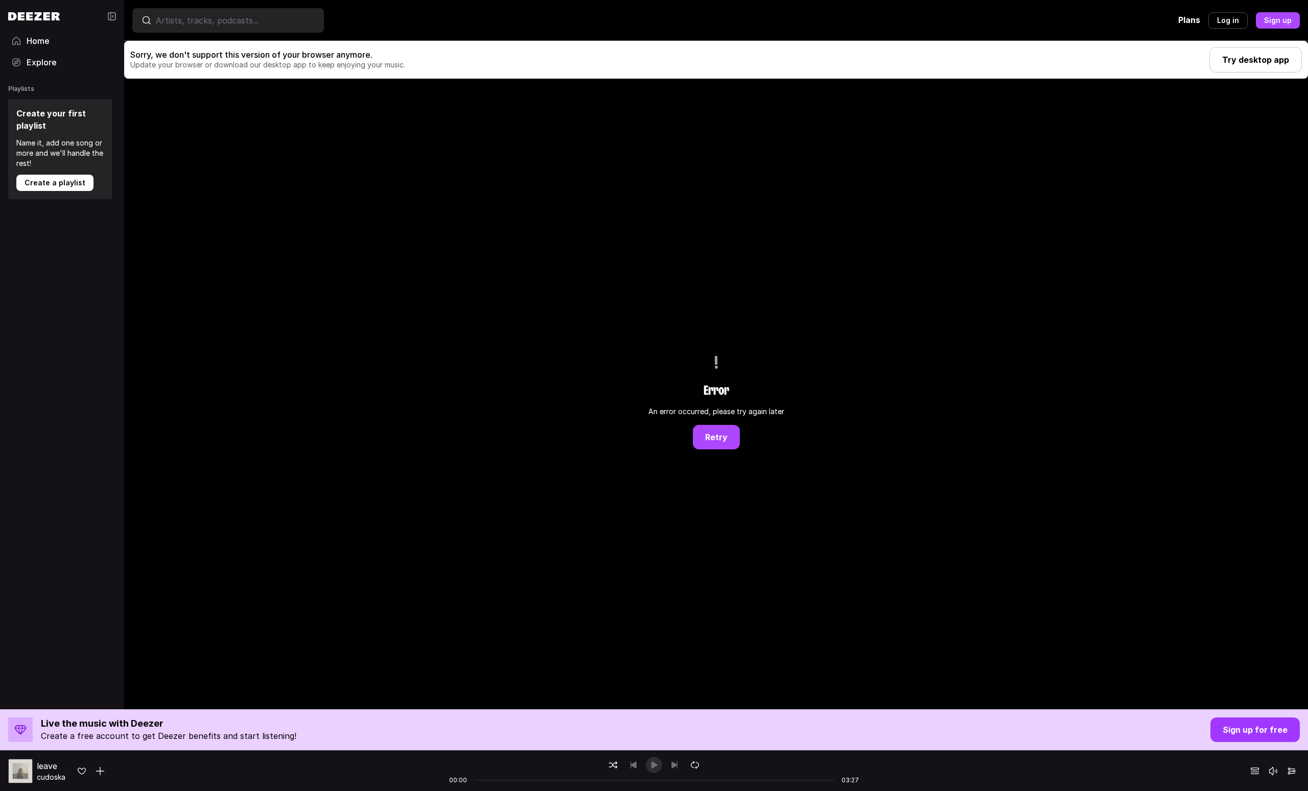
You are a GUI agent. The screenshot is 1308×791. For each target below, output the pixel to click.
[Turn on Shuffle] (613, 765)
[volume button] (1273, 771)
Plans (1189, 20)
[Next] (674, 765)
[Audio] (1291, 771)
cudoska (51, 777)
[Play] (654, 765)
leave (47, 766)
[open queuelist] (1255, 771)
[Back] (633, 765)
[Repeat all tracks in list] (695, 765)
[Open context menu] (100, 771)
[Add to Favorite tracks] (82, 771)
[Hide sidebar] (112, 16)
